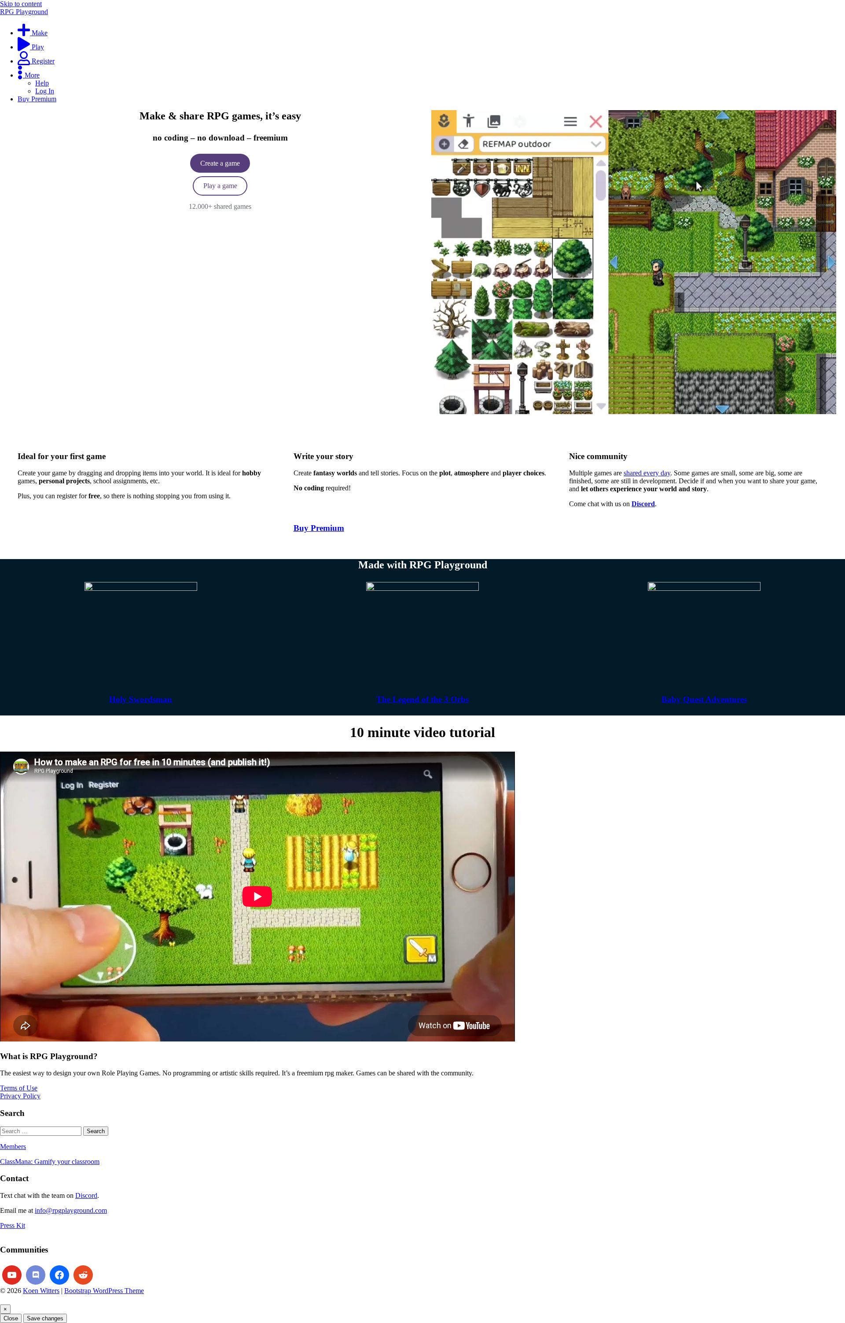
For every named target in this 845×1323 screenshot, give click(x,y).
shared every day (647, 473)
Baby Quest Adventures (704, 699)
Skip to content (21, 3)
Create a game (220, 163)
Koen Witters (41, 1290)
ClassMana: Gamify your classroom (49, 1161)
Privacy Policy (20, 1096)
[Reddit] (83, 1275)
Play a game (220, 185)
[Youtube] (12, 1275)
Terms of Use (18, 1088)
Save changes (45, 1318)
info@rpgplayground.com (71, 1210)
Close (11, 1318)
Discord (86, 1195)
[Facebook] (59, 1275)
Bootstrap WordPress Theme (104, 1290)
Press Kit (12, 1225)
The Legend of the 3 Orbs (422, 699)
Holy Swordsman (140, 699)
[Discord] (36, 1275)
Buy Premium (319, 528)
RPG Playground (24, 11)
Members (13, 1146)
